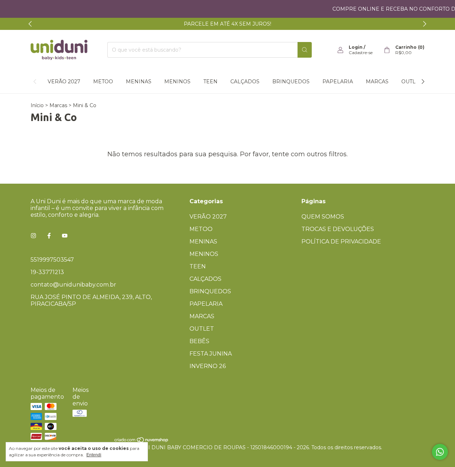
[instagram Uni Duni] (33, 235)
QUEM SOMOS (322, 216)
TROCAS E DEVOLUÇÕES (337, 229)
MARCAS (377, 81)
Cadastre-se (361, 52)
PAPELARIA (337, 81)
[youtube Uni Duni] (65, 235)
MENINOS (177, 81)
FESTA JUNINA (210, 353)
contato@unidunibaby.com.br (73, 284)
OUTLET (411, 81)
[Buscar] (305, 50)
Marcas (58, 105)
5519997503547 (52, 259)
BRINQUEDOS (291, 81)
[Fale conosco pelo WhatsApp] (440, 452)
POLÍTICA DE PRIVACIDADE (341, 241)
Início (37, 105)
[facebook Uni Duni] (49, 235)
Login (356, 47)
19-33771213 (47, 272)
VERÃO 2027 (64, 81)
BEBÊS (199, 341)
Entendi (93, 454)
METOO (103, 81)
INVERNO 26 (207, 366)
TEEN (210, 81)
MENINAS (138, 81)
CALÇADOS (244, 81)
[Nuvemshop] (141, 441)
